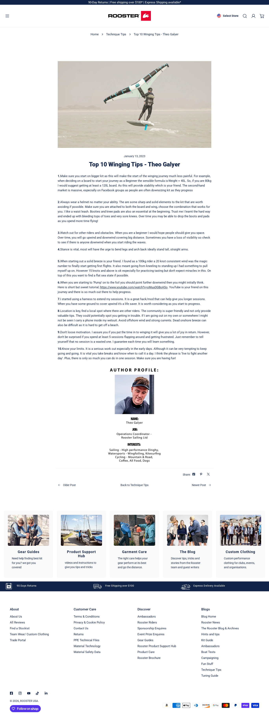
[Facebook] (11, 693)
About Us (16, 616)
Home (95, 34)
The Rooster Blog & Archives (220, 628)
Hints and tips (210, 634)
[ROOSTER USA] (129, 16)
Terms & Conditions (87, 616)
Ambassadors (146, 616)
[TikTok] (37, 693)
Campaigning (209, 658)
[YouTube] (28, 693)
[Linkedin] (46, 693)
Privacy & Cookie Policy (89, 622)
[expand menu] (7, 16)
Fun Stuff (207, 664)
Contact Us (81, 628)
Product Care (146, 652)
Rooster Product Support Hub (156, 646)
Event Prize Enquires (150, 634)
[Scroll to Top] (262, 703)
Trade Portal (18, 640)
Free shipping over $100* (126, 2)
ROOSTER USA (29, 701)
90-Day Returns (98, 2)
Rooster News (210, 622)
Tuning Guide (209, 675)
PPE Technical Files (86, 640)
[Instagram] (20, 693)
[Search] (244, 16)
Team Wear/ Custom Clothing (29, 634)
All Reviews (17, 622)
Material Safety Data (87, 652)
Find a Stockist (20, 628)
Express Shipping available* (163, 2)
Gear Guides (145, 640)
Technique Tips (116, 34)
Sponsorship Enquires (151, 628)
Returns (79, 634)
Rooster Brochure (148, 658)
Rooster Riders (147, 622)
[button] (262, 16)
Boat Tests (208, 652)
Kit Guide (207, 640)
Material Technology (87, 646)
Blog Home (208, 616)
